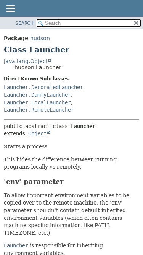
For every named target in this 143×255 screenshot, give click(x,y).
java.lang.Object (26, 61)
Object (37, 133)
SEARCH (24, 23)
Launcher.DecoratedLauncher (43, 87)
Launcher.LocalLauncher (37, 102)
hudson (40, 38)
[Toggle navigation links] (10, 9)
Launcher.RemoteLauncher (39, 110)
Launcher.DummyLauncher (37, 95)
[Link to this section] (69, 181)
